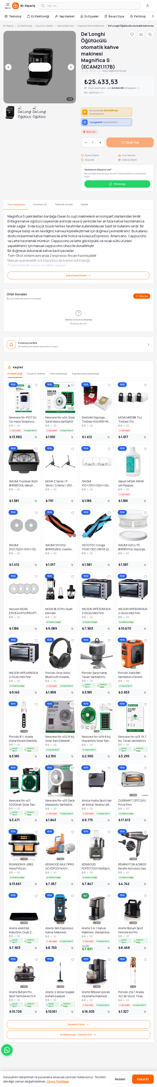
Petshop (140, 16)
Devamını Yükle (76, 1024)
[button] (7, 1050)
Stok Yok (132, 142)
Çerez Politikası (58, 1081)
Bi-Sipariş (8, 25)
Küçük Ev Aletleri (44, 25)
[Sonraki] (153, 16)
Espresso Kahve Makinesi (91, 25)
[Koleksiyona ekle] (141, 34)
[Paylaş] (150, 34)
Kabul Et (143, 1079)
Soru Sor (143, 296)
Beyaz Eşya (116, 16)
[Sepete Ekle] (35, 437)
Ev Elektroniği (40, 16)
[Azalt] (85, 142)
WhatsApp (120, 183)
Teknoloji (15, 16)
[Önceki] (8, 67)
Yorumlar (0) (40, 204)
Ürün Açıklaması (16, 204)
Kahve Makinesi (65, 25)
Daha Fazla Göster (76, 275)
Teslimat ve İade (64, 204)
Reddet (120, 1079)
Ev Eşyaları (92, 16)
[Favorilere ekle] (132, 34)
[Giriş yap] (147, 5)
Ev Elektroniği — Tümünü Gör (76, 1034)
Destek (84, 204)
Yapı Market (67, 16)
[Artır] (100, 142)
